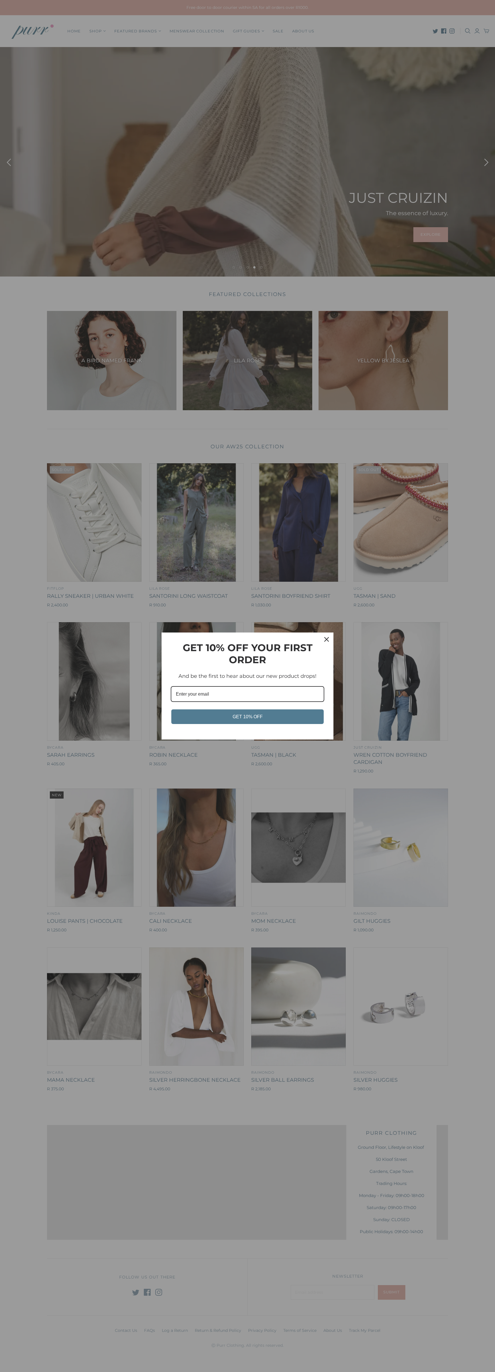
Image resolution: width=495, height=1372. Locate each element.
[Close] (326, 639)
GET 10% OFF (248, 716)
